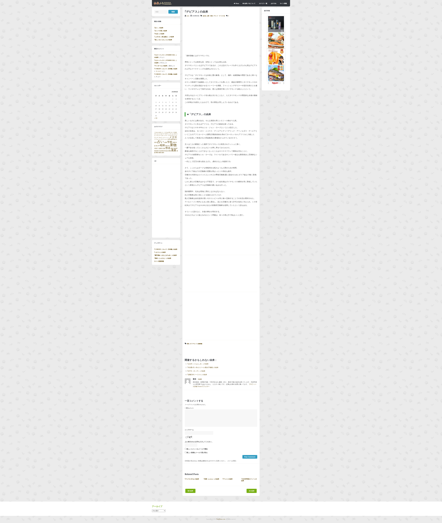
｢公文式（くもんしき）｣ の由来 (197, 364)
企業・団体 (210, 15)
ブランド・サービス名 (219, 15)
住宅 (169, 139)
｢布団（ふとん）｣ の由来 (211, 479)
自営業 (162, 150)
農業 (173, 150)
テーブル (160, 135)
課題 (169, 150)
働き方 (175, 139)
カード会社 (173, 132)
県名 (167, 148)
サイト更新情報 (159, 261)
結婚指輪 (200, 343)
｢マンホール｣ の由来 (160, 66)
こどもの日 (167, 132)
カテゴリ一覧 (263, 3)
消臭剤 (160, 148)
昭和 (162, 145)
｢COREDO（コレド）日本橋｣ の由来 (165, 69)
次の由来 (251, 491)
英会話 (166, 150)
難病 (160, 152)
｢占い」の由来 (158, 28)
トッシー (158, 71)
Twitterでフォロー (203, 386)
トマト (166, 135)
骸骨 (163, 152)
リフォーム (157, 139)
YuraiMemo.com (220, 519)
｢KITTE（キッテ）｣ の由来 (196, 371)
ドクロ (170, 135)
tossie (188, 15)
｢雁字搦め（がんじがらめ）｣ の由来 (165, 255)
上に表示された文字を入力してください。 (199, 442)
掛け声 (158, 145)
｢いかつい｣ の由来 (160, 252)
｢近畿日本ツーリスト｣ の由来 (197, 374)
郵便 (157, 152)
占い (160, 142)
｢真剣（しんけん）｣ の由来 (162, 258)
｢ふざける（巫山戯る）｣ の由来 (164, 37)
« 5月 (155, 118)
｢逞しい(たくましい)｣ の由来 (163, 40)
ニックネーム (189, 430)
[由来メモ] (163, 4)
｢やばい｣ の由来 (159, 34)
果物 (173, 145)
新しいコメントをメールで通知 (197, 449)
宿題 (174, 142)
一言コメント (189, 408)
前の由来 (190, 491)
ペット (167, 137)
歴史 (188, 343)
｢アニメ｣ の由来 (227, 479)
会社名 (204, 15)
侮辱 (171, 139)
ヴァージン (164, 139)
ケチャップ (168, 134)
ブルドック (161, 137)
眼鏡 (172, 148)
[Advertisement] (221, 35)
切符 (155, 142)
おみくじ (160, 132)
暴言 (166, 145)
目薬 (164, 148)
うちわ (156, 132)
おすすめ (273, 3)
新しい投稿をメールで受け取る (197, 452)
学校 (169, 142)
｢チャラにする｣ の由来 (192, 479)
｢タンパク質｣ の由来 (160, 31)
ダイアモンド (193, 343)
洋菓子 (156, 148)
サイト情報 (283, 3)
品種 (165, 142)
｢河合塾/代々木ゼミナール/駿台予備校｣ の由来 (202, 367)
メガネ (173, 137)
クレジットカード (159, 134)
